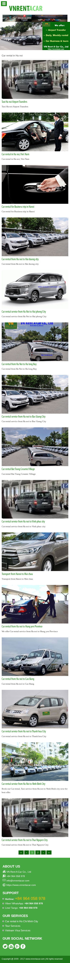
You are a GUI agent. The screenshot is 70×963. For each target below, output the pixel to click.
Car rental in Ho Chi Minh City (21, 921)
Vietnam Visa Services (17, 930)
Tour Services (12, 925)
